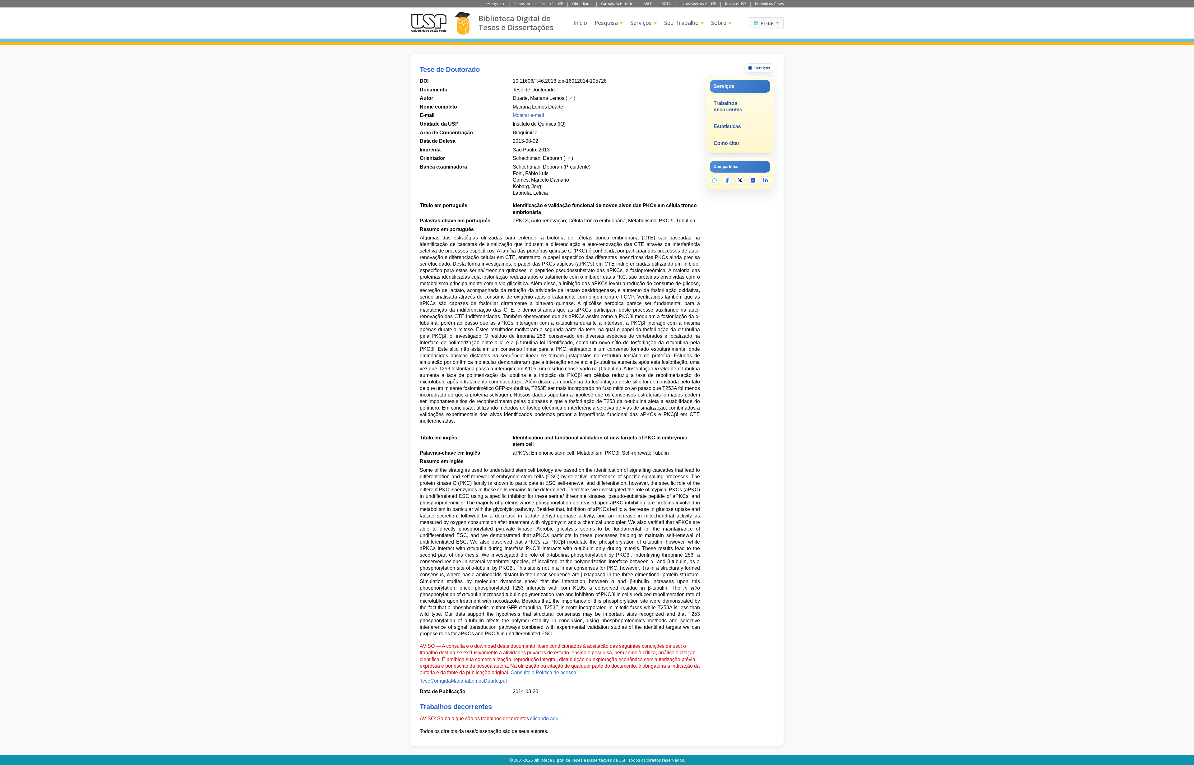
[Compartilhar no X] (740, 180)
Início (580, 22)
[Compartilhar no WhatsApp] (714, 180)
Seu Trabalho (681, 22)
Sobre (718, 22)
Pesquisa (606, 22)
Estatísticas (727, 126)
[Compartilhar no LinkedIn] (765, 180)
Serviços (641, 22)
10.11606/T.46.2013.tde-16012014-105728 (560, 81)
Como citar (726, 143)
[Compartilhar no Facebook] (727, 180)
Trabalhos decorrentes (728, 106)
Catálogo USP (494, 4)
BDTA (666, 3)
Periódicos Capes (769, 3)
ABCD (648, 3)
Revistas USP (735, 3)
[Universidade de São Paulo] (428, 23)
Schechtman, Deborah (537, 158)
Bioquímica (525, 132)
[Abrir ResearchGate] (752, 180)
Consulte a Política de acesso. (544, 672)
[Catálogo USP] (570, 97)
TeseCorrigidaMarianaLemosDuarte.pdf (463, 681)
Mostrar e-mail (528, 115)
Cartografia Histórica (618, 3)
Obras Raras (582, 3)
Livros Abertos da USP (698, 3)
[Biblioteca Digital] (463, 23)
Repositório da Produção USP (538, 3)
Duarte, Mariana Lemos (538, 98)
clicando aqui (545, 718)
